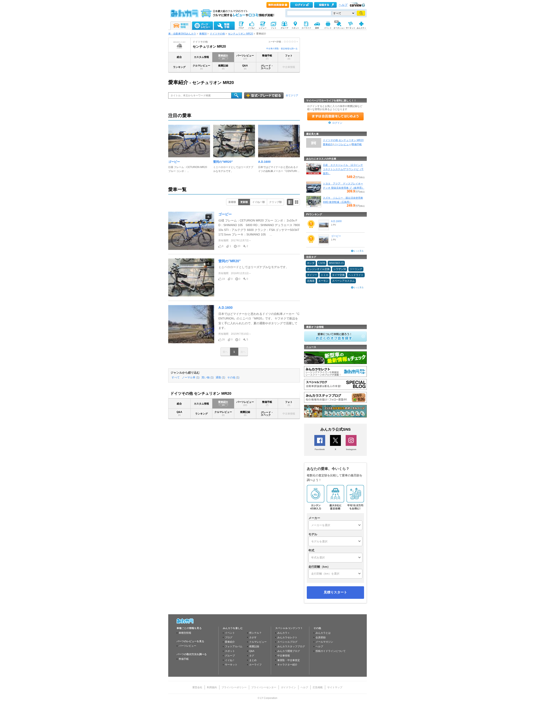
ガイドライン (288, 687)
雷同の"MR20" (223, 161)
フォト (289, 57)
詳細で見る (290, 202)
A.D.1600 (264, 161)
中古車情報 (283, 655)
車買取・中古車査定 (288, 660)
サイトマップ (334, 687)
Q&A (245, 67)
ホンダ (311, 263)
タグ (251, 655)
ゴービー (174, 161)
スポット (230, 651)
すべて (176, 377)
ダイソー (312, 274)
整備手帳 (267, 57)
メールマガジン (324, 641)
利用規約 (212, 687)
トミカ (324, 274)
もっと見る (358, 251)
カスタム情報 (201, 57)
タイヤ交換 (338, 274)
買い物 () (207, 377)
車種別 (203, 33)
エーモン (323, 280)
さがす (253, 637)
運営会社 (197, 687)
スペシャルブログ (287, 641)
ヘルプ (343, 4)
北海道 (311, 280)
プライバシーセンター (263, 687)
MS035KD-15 (336, 263)
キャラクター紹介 (287, 664)
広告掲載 (318, 687)
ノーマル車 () (190, 377)
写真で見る (296, 202)
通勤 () (220, 377)
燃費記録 (223, 67)
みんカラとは (323, 632)
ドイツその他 (217, 33)
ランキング (179, 67)
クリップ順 (275, 202)
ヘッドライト (355, 274)
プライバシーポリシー (234, 687)
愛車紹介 (223, 57)
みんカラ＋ (283, 632)
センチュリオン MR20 (240, 33)
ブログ (228, 637)
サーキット (231, 664)
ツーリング (356, 269)
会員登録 (321, 637)
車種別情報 (185, 632)
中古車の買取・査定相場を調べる (282, 48)
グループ (230, 655)
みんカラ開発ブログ (288, 651)
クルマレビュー (201, 67)
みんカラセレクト (287, 637)
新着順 (232, 202)
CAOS (321, 263)
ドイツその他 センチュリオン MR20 (343, 140)
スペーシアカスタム (343, 280)
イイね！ (230, 660)
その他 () (233, 377)
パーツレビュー (245, 57)
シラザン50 (339, 269)
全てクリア (292, 95)
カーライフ (255, 664)
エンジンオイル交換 (318, 269)
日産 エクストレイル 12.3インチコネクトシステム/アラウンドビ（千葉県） (343, 169)
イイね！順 (258, 202)
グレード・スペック (267, 67)
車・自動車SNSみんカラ (182, 33)
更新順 (244, 202)
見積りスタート (335, 592)
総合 (179, 57)
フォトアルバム (233, 646)
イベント (230, 632)
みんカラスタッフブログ (291, 646)
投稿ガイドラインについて (331, 651)
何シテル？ (255, 632)
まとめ (253, 660)
